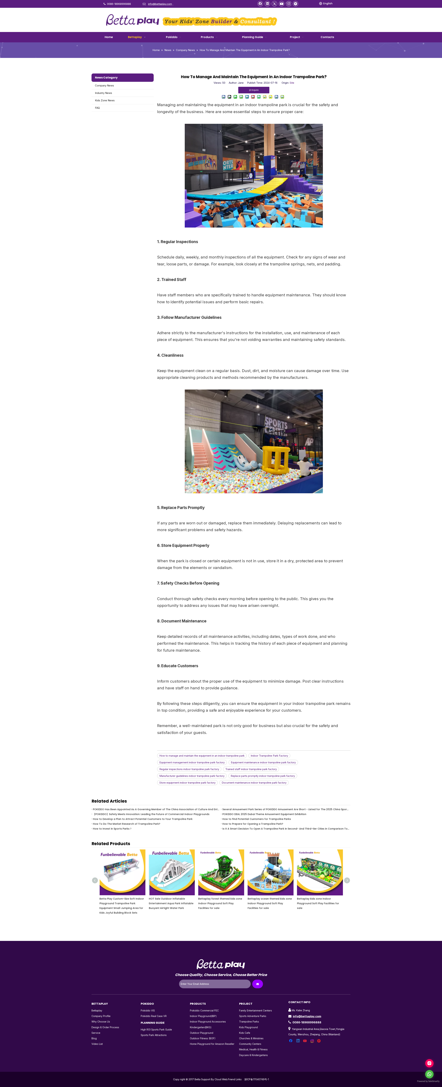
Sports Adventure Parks (252, 1016)
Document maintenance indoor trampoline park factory (254, 782)
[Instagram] (288, 3)
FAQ (97, 107)
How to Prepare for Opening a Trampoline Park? (252, 824)
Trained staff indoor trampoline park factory (251, 769)
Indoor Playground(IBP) (203, 1016)
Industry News (103, 93)
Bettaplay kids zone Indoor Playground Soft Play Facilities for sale (268, 903)
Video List (97, 1043)
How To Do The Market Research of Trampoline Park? (126, 824)
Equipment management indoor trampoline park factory (192, 762)
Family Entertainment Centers (255, 1010)
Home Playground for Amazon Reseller (212, 1043)
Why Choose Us (101, 1021)
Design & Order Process (105, 1027)
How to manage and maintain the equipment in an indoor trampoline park (201, 755)
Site (292, 82)
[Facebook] (260, 3)
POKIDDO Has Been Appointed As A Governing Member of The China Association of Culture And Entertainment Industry (156, 809)
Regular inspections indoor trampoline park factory (189, 769)
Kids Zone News (105, 100)
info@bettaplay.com (307, 1016)
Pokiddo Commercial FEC (204, 1010)
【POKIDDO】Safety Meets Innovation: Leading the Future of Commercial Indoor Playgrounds (151, 814)
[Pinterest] (295, 3)
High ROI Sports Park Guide (156, 1029)
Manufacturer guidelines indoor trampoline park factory (191, 776)
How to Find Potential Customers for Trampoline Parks (256, 819)
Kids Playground (248, 1027)
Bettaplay (97, 1010)
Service (96, 1032)
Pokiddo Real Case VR (154, 1016)
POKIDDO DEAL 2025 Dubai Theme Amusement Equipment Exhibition (264, 814)
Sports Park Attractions (154, 1035)
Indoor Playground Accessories (208, 1021)
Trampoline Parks (249, 1021)
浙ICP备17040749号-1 (256, 1079)
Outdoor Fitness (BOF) (202, 1038)
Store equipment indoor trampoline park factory (187, 782)
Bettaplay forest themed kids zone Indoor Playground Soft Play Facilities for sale (171, 903)
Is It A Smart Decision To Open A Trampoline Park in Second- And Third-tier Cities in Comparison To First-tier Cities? (285, 828)
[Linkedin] (267, 3)
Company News (104, 85)
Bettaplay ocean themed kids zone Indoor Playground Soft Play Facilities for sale (220, 903)
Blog (94, 1038)
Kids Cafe (244, 1032)
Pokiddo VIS (148, 1010)
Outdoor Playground (201, 1032)
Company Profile (101, 1016)
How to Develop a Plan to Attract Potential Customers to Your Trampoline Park (143, 819)
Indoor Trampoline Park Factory (269, 755)
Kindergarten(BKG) (201, 1027)
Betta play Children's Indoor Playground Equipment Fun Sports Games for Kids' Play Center (318, 903)
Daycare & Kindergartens (253, 1055)
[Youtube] (281, 3)
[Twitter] (274, 3)
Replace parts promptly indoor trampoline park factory (263, 776)
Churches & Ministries (251, 1038)
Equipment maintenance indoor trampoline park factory (263, 762)
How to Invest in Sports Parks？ (112, 828)
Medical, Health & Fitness (253, 1049)
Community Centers (250, 1043)
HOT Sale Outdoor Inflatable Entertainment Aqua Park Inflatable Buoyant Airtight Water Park (121, 903)
